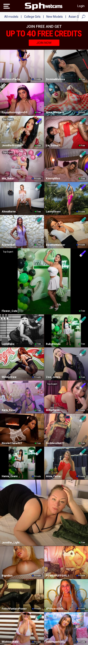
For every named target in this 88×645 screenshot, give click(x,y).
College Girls (32, 16)
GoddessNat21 (55, 443)
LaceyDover (53, 211)
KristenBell (8, 244)
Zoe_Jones (53, 377)
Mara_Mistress (55, 112)
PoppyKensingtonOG (14, 112)
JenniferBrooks (11, 145)
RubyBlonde (53, 344)
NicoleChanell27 (12, 443)
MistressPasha (11, 79)
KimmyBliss (53, 178)
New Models (54, 16)
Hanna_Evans (10, 476)
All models (11, 16)
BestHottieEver (55, 244)
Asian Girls (76, 16)
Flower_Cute (10, 310)
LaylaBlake (8, 344)
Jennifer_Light (10, 542)
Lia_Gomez (53, 145)
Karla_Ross (8, 410)
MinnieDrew (9, 377)
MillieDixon (52, 410)
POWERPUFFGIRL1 (57, 575)
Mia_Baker (8, 178)
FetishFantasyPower (14, 608)
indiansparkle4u (55, 641)
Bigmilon (7, 575)
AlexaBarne (9, 211)
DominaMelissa (55, 79)
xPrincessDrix (54, 608)
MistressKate (10, 641)
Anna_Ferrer (54, 476)
